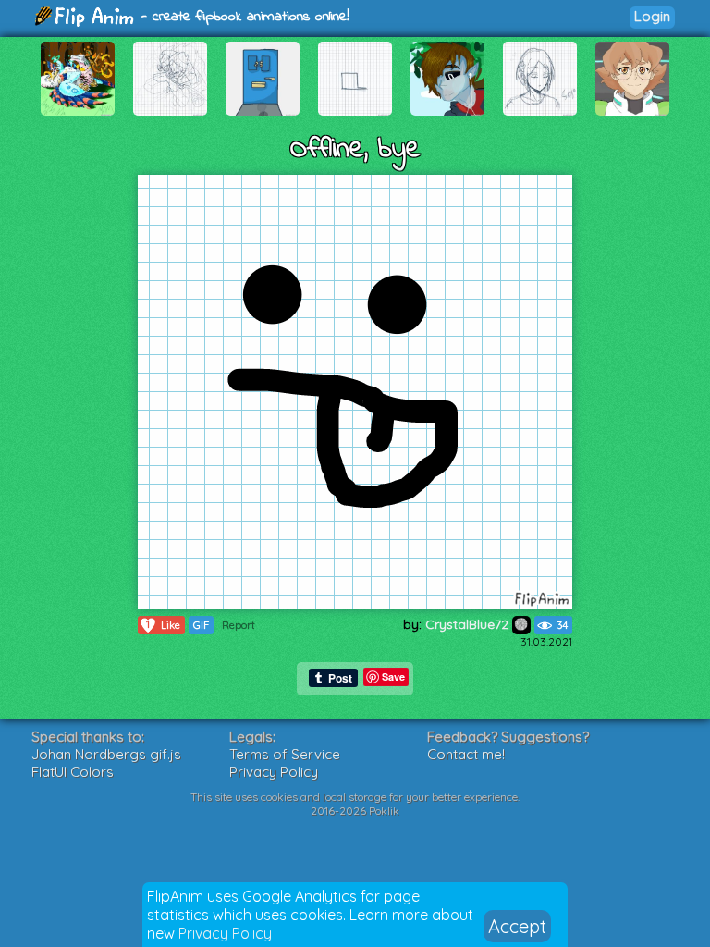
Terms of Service (284, 754)
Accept (517, 926)
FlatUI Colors (72, 772)
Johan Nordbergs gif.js (106, 754)
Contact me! (466, 754)
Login (652, 16)
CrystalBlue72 (468, 624)
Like (163, 625)
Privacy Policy (225, 933)
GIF (201, 625)
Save (393, 676)
